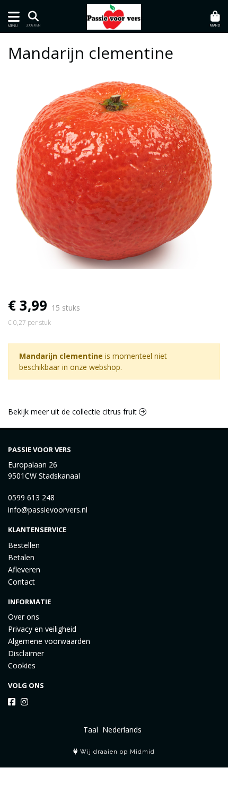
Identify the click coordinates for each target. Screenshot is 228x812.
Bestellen (24, 545)
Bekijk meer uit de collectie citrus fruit (73, 412)
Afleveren (24, 569)
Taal (90, 730)
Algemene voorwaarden (49, 641)
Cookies (22, 665)
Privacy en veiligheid (42, 629)
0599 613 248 (31, 497)
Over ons (23, 617)
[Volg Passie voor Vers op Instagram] (24, 702)
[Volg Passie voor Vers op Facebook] (11, 702)
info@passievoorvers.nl (47, 510)
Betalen (21, 557)
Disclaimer (26, 653)
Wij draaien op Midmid (116, 751)
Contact (21, 582)
